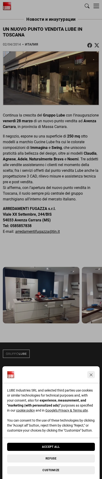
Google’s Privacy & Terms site (66, 410)
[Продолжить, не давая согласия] (91, 374)
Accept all (51, 446)
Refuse (51, 458)
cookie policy (25, 410)
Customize (50, 470)
